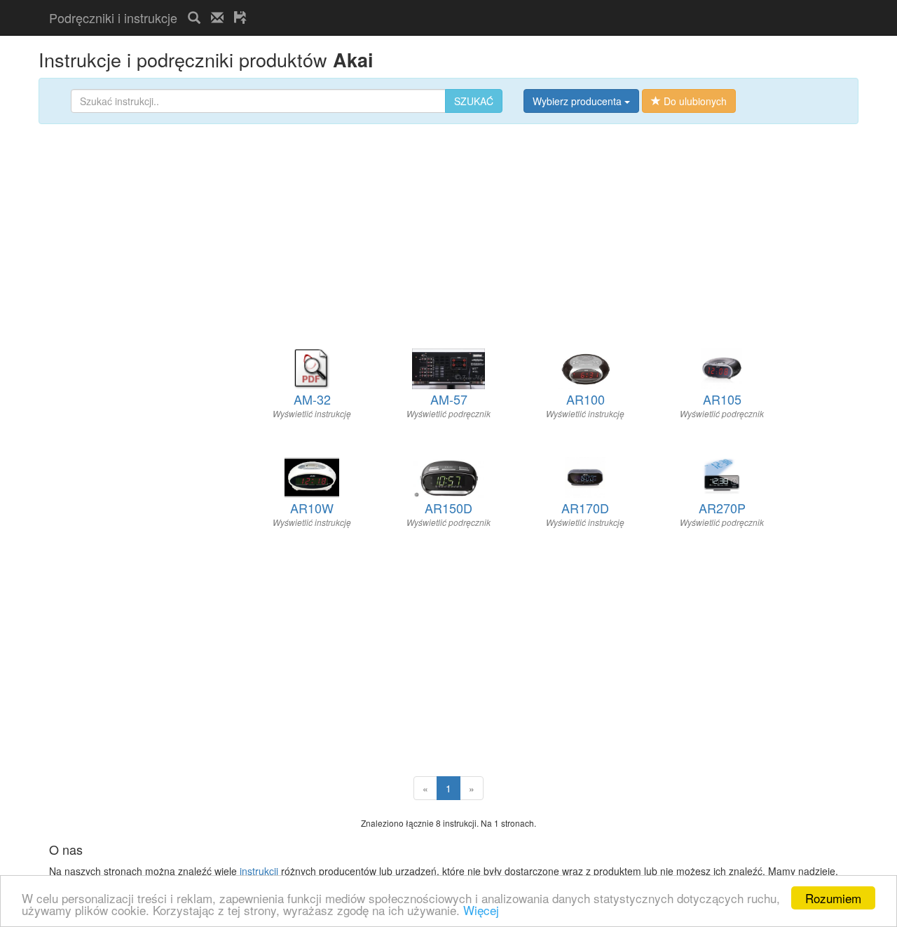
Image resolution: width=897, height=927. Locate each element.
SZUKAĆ (473, 101)
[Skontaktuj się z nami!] (217, 17)
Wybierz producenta (578, 101)
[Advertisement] (421, 6)
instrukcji (259, 871)
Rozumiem (833, 898)
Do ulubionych (694, 101)
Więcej (481, 910)
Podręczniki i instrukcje (113, 17)
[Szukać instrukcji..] (194, 17)
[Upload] (240, 17)
